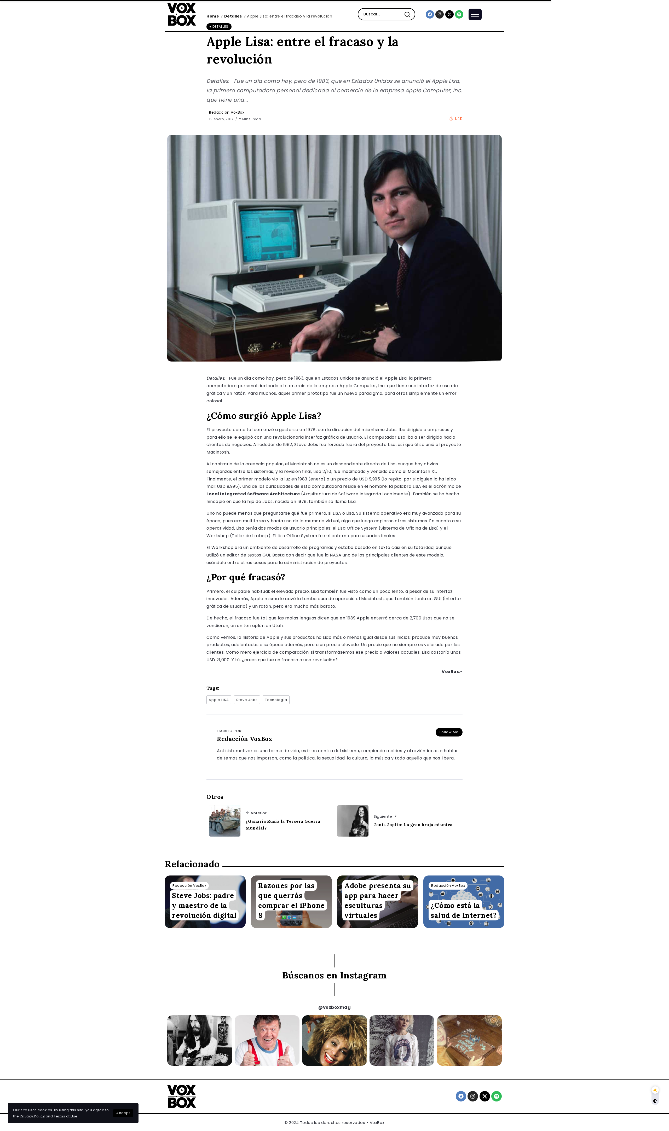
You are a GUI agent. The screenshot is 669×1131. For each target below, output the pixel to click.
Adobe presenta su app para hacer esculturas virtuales (377, 900)
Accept (123, 1112)
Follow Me (449, 732)
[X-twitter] (449, 14)
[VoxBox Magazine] (181, 14)
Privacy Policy (32, 1116)
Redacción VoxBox (226, 112)
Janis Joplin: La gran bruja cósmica (413, 824)
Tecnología (276, 700)
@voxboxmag (334, 1007)
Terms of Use (66, 1116)
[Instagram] (439, 14)
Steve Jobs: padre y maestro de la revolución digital (204, 905)
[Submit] (409, 14)
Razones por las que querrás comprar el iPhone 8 (291, 900)
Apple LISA (219, 700)
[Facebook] (430, 14)
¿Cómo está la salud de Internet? (464, 910)
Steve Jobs (247, 700)
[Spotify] (459, 14)
